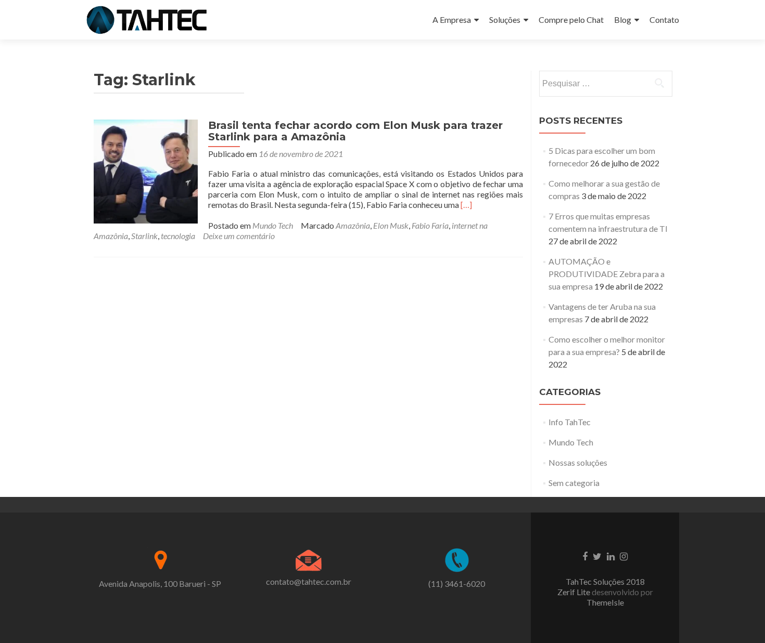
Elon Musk (391, 225)
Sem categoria (574, 483)
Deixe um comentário (239, 236)
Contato (664, 19)
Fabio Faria (430, 225)
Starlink (144, 236)
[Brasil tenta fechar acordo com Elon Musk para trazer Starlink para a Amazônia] (146, 170)
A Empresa (451, 19)
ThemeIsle (605, 602)
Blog (622, 19)
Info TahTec (570, 422)
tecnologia (178, 236)
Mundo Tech (272, 225)
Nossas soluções (578, 462)
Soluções (504, 19)
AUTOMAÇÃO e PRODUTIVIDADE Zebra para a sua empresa (607, 273)
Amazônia (353, 225)
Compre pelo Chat (571, 19)
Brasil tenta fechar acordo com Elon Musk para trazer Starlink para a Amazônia (355, 131)
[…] (466, 204)
